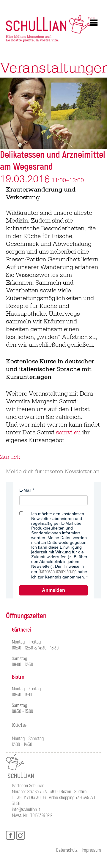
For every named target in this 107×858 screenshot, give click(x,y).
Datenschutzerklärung (57, 572)
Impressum (91, 850)
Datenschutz (67, 850)
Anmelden (53, 590)
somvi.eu (68, 432)
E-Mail (25, 490)
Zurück (10, 457)
